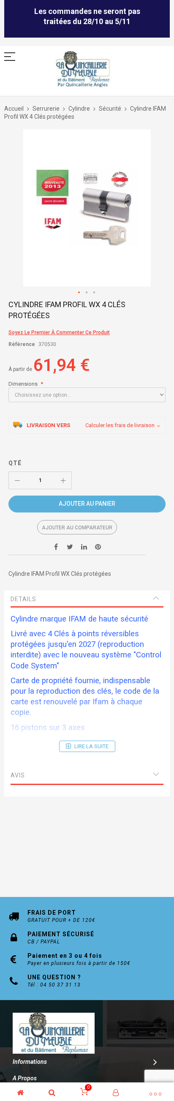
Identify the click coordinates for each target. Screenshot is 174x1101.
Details (23, 599)
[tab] (87, 599)
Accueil (14, 108)
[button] (79, 292)
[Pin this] (98, 546)
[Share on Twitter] (70, 546)
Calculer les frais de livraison (120, 425)
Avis (18, 775)
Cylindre (79, 108)
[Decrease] (17, 480)
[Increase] (62, 480)
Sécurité (110, 108)
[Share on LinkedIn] (84, 546)
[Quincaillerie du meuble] (82, 69)
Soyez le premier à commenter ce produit (59, 332)
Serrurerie (46, 108)
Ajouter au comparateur (77, 528)
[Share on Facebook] (56, 546)
